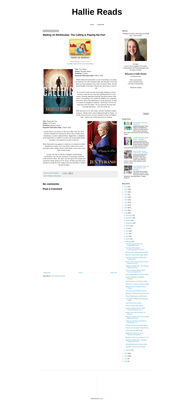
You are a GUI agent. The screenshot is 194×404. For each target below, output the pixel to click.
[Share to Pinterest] (72, 173)
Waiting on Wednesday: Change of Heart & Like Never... (136, 340)
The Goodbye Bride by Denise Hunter (137, 274)
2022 (126, 197)
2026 (126, 187)
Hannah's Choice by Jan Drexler (135, 347)
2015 (126, 353)
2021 (126, 200)
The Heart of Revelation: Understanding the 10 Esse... (135, 248)
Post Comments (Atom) (58, 276)
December (129, 215)
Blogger (100, 398)
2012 (126, 361)
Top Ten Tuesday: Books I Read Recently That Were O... (135, 271)
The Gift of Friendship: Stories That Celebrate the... (136, 258)
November (129, 218)
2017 (126, 210)
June (127, 231)
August (128, 226)
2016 (126, 213)
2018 (126, 208)
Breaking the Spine (85, 61)
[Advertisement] (80, 255)
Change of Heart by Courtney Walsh (137, 325)
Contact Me (100, 24)
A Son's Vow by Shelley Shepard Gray (137, 328)
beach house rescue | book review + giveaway (140, 152)
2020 (126, 202)
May (127, 233)
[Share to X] (68, 173)
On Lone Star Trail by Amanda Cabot (137, 252)
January (128, 350)
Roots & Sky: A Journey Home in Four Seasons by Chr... (137, 262)
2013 (126, 359)
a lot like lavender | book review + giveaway (140, 138)
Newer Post (46, 273)
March (128, 239)
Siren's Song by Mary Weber (134, 305)
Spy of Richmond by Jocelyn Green (136, 344)
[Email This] (63, 173)
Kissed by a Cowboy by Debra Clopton (137, 284)
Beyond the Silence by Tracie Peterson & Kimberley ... (134, 334)
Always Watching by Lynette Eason (136, 296)
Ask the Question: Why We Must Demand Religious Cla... (135, 309)
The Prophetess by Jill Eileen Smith (136, 281)
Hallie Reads (97, 12)
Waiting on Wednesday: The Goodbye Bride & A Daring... (137, 317)
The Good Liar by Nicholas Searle (136, 291)
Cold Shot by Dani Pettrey (133, 303)
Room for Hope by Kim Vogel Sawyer (137, 255)
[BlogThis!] (65, 173)
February (129, 241)
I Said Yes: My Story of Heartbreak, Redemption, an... (136, 321)
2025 (126, 189)
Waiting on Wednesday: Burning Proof (137, 293)
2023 (126, 194)
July (127, 228)
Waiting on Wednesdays (54, 176)
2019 (126, 205)
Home (92, 24)
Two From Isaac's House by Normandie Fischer (134, 244)
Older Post (114, 273)
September (129, 223)
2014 (126, 356)
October (128, 220)
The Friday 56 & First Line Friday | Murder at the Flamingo (141, 168)
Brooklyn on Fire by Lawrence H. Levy (137, 337)
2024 (126, 192)
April (127, 236)
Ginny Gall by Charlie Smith (134, 330)
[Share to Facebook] (70, 173)
